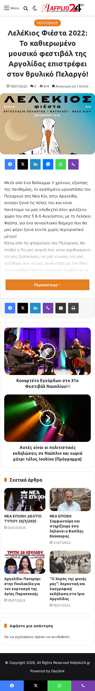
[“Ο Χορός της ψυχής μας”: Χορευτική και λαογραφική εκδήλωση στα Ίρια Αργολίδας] (70, 562)
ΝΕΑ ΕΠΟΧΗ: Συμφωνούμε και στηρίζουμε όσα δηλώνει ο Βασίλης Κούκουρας (67, 526)
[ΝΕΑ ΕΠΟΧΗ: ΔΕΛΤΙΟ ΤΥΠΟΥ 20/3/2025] (24, 499)
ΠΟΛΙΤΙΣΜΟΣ (47, 23)
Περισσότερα (46, 285)
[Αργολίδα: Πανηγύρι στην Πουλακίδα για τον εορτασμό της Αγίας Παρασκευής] (24, 562)
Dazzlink (58, 671)
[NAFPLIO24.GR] (62, 8)
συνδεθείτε (60, 637)
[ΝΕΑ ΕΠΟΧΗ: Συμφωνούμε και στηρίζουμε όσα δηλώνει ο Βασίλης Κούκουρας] (70, 499)
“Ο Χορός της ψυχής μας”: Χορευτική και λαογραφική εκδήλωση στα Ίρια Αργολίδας (68, 589)
